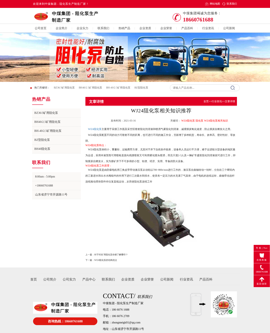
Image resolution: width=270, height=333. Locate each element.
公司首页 (40, 28)
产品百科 (187, 28)
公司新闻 (229, 28)
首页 (206, 101)
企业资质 (145, 28)
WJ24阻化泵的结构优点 (105, 260)
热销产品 (124, 28)
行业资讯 (208, 28)
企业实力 (82, 28)
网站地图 (215, 3)
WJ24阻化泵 (95, 129)
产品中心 (89, 279)
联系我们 (232, 3)
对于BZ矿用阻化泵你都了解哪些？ (111, 254)
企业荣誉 (166, 28)
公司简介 (49, 279)
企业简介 (61, 28)
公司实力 (69, 279)
